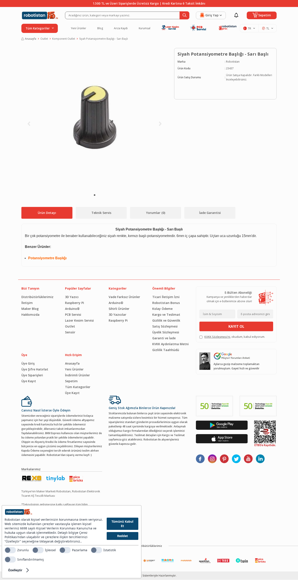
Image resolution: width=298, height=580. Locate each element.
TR (249, 28)
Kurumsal (144, 28)
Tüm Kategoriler (77, 387)
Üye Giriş (28, 363)
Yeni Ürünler (78, 28)
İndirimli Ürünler (77, 375)
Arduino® (72, 309)
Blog (100, 28)
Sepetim (71, 381)
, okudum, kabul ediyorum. (234, 337)
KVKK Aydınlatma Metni (170, 344)
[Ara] (184, 15)
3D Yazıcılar (117, 314)
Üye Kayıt (28, 381)
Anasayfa (30, 39)
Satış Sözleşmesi (165, 326)
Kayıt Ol (236, 326)
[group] (94, 119)
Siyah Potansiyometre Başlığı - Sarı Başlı (103, 39)
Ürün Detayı (47, 213)
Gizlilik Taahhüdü (165, 350)
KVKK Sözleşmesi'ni (217, 337)
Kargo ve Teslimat (166, 314)
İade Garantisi (210, 213)
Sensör (70, 332)
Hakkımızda (30, 314)
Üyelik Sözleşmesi (165, 332)
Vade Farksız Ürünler (124, 297)
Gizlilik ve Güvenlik (166, 320)
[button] (94, 195)
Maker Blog (30, 309)
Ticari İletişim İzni (166, 297)
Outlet (44, 39)
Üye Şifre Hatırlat (34, 369)
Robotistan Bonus (166, 303)
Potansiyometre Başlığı (47, 258)
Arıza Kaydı (121, 28)
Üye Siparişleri (32, 375)
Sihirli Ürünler (119, 309)
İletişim (27, 303)
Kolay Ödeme (162, 309)
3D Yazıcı (72, 297)
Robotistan (233, 61)
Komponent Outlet (63, 39)
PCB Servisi (73, 314)
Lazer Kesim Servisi (79, 320)
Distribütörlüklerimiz (37, 297)
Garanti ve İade (164, 338)
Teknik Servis (101, 213)
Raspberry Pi (74, 303)
